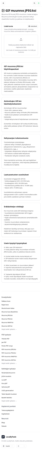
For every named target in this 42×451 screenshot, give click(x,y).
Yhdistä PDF (5, 339)
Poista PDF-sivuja (7, 346)
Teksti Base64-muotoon (9, 394)
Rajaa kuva (5, 305)
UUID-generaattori (8, 390)
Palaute (4, 426)
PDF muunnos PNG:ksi (9, 353)
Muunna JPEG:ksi (7, 315)
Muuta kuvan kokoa (8, 308)
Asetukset (34, 26)
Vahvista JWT (6, 387)
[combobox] (8, 446)
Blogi (3, 422)
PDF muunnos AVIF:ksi (9, 360)
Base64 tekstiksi (7, 398)
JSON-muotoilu (6, 376)
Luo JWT (4, 380)
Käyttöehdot (5, 414)
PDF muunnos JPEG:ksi (9, 349)
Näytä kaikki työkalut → (9, 329)
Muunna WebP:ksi (7, 322)
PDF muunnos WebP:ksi (9, 356)
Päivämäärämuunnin (8, 373)
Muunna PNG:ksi (7, 319)
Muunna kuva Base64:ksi (10, 312)
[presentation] (21, 45)
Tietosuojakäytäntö (8, 410)
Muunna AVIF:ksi (7, 326)
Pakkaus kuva (6, 301)
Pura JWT (4, 383)
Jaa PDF (4, 342)
